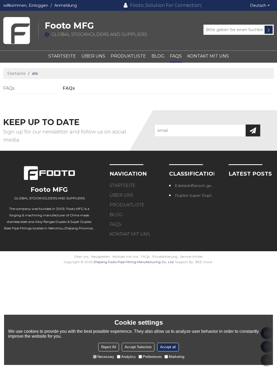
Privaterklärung (164, 256)
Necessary (105, 357)
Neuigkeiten (100, 256)
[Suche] (269, 30)
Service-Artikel (191, 256)
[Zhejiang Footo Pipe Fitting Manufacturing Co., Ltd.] (20, 31)
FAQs (176, 56)
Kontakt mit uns (208, 56)
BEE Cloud (203, 262)
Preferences (152, 357)
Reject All (108, 347)
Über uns (93, 56)
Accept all (168, 347)
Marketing (176, 357)
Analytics (128, 357)
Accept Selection (138, 347)
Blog (157, 56)
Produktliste (128, 56)
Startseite (62, 56)
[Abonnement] (253, 130)
